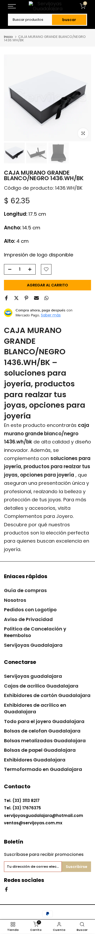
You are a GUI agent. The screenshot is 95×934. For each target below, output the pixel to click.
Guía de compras (25, 590)
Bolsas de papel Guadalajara (40, 750)
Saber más (51, 315)
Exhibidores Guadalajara (34, 759)
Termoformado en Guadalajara (43, 769)
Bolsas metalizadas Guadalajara (45, 740)
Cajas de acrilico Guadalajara (41, 686)
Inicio (8, 36)
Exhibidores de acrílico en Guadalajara (35, 708)
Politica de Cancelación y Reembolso (35, 632)
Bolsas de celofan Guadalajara (42, 731)
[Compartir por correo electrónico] (36, 298)
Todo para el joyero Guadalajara (44, 721)
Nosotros (15, 600)
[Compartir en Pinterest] (26, 298)
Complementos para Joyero (38, 516)
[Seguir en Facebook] (6, 889)
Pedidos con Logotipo (30, 609)
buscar (69, 19)
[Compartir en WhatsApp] (46, 298)
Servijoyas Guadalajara (33, 645)
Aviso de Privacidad (28, 619)
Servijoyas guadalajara (33, 676)
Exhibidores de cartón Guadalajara (47, 695)
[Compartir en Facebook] (6, 298)
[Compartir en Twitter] (16, 298)
